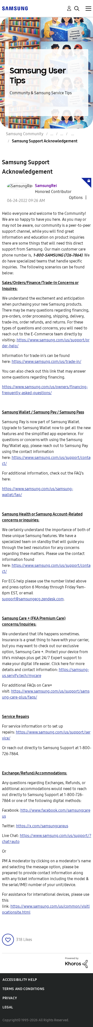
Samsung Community (24, 133)
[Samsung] (15, 8)
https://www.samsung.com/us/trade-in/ (46, 361)
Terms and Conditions (23, 989)
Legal (7, 1007)
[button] (77, 197)
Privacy (9, 998)
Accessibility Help (19, 980)
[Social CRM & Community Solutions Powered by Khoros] (76, 962)
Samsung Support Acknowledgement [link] (44, 141)
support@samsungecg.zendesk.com (33, 599)
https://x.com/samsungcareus (42, 826)
